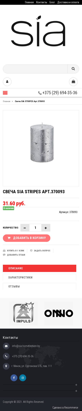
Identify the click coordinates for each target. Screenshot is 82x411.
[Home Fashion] (41, 33)
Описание (15, 268)
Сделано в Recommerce (65, 407)
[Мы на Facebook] (13, 377)
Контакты (41, 2)
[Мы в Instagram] (22, 377)
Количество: (10, 227)
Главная (29, 2)
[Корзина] (73, 81)
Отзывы (14, 286)
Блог (52, 2)
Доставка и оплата (68, 2)
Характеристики (20, 277)
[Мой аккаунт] (7, 81)
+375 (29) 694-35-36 (59, 92)
